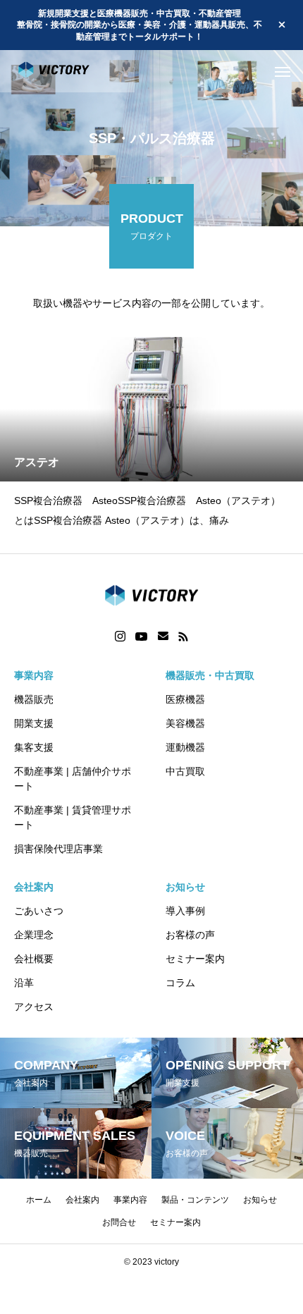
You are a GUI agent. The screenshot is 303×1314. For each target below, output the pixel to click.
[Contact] (163, 637)
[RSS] (183, 637)
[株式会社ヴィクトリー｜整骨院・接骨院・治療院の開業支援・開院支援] (67, 71)
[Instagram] (120, 637)
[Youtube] (141, 637)
